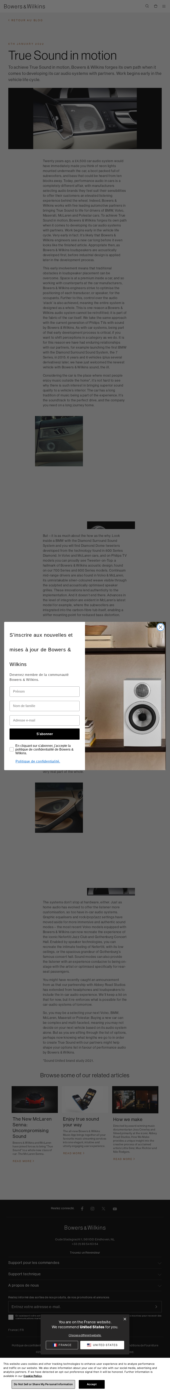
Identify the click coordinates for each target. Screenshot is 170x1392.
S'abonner (44, 734)
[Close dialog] (160, 627)
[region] (85, 1375)
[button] (102, 1345)
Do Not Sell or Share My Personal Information (43, 1384)
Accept (92, 1384)
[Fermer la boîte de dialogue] (124, 1319)
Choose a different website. (85, 1335)
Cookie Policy (32, 1376)
